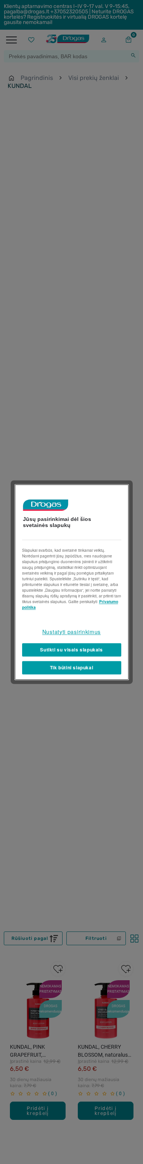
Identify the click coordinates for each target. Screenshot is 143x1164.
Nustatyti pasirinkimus (71, 631)
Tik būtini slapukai (71, 667)
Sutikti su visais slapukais (71, 649)
